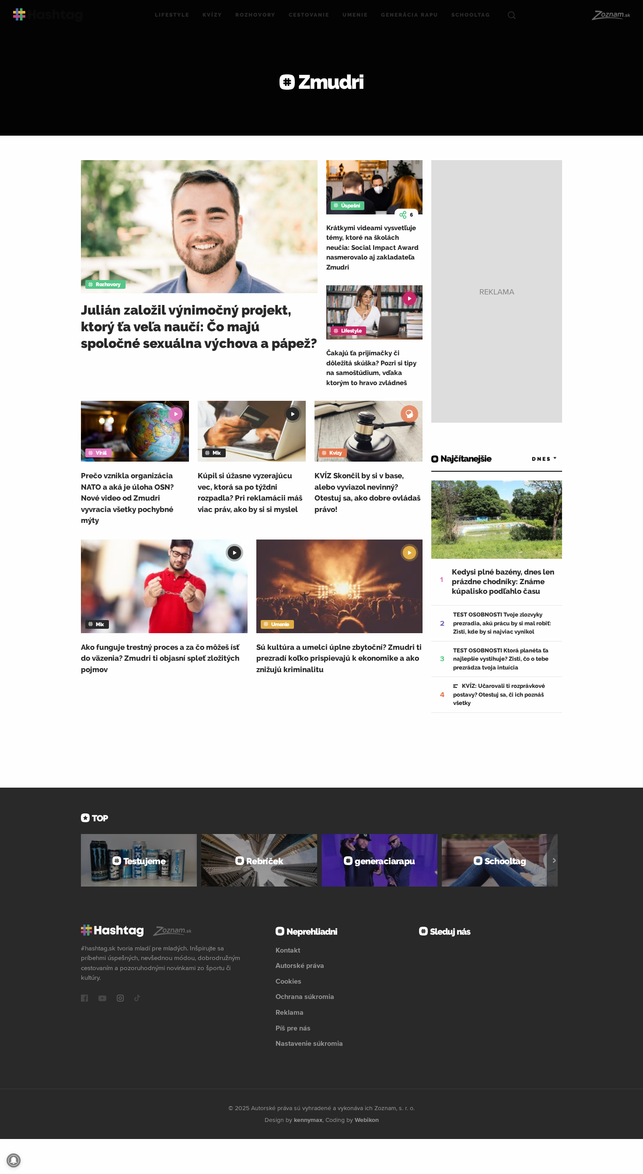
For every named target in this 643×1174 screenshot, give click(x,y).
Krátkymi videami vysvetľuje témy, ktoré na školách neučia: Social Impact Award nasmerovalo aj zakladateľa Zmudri (372, 247)
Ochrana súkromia (305, 996)
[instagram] (120, 999)
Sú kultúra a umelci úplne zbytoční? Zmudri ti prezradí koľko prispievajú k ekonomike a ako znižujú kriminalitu (339, 658)
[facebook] (84, 999)
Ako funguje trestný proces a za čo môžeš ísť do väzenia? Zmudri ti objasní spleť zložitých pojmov (160, 658)
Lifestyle (172, 15)
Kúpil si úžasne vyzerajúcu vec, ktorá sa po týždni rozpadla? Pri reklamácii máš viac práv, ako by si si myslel (250, 492)
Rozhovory (255, 15)
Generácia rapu (409, 15)
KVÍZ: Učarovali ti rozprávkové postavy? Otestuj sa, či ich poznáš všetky (499, 694)
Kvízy (212, 15)
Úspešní (350, 206)
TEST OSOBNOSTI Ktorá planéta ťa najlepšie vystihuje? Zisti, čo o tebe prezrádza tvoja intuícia (501, 659)
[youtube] (102, 999)
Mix (217, 453)
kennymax (308, 1119)
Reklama (290, 1012)
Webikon (367, 1119)
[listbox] (531, 458)
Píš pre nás (293, 1028)
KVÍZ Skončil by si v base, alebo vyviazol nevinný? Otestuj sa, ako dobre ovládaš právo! (367, 492)
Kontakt (288, 950)
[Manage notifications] (14, 1160)
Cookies (288, 981)
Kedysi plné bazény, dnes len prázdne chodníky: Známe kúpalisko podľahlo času (503, 582)
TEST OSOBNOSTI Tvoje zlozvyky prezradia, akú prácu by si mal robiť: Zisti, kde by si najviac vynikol (502, 623)
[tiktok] (137, 999)
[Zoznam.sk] (610, 15)
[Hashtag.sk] (48, 15)
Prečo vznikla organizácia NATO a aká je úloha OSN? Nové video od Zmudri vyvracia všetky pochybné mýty (127, 498)
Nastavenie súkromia (309, 1043)
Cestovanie (309, 15)
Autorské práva (300, 965)
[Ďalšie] (554, 860)
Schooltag (470, 15)
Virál (101, 453)
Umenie (355, 15)
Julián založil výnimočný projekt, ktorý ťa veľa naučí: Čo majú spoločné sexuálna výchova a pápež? (199, 326)
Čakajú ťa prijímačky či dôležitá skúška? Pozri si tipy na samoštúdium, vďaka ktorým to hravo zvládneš (371, 368)
